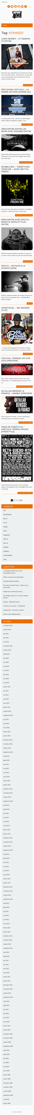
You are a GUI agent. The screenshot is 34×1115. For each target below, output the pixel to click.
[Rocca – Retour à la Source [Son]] (17, 291)
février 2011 (6, 976)
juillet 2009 (6, 1054)
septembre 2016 (8, 715)
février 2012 (6, 927)
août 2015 (6, 756)
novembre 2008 (7, 1087)
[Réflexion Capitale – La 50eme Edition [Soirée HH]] (17, 114)
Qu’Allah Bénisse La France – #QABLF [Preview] (16, 392)
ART (21, 422)
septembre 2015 (8, 752)
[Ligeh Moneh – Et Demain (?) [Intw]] (17, 69)
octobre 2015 (7, 748)
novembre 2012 (7, 891)
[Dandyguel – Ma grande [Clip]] (17, 344)
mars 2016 (6, 727)
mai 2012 (6, 915)
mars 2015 (6, 776)
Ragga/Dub (6, 535)
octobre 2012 (7, 895)
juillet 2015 (6, 760)
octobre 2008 (7, 1091)
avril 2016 (6, 723)
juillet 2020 (6, 654)
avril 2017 (6, 699)
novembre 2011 (7, 940)
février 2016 (6, 731)
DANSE (5, 527)
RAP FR (30, 85)
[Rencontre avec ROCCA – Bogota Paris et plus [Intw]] (17, 249)
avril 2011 (6, 968)
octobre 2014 (7, 797)
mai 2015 (6, 768)
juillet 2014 (6, 809)
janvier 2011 (6, 981)
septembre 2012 (8, 899)
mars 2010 (6, 1021)
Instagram (18, 6)
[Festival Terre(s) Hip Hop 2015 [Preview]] (17, 374)
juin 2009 (6, 1058)
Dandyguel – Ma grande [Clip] (15, 309)
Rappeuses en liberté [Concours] (12, 591)
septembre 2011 (8, 948)
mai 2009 (6, 1062)
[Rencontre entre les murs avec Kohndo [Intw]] (17, 150)
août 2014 (6, 805)
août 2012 (6, 903)
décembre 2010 (7, 985)
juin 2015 (6, 764)
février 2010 (6, 1026)
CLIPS (21, 162)
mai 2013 (6, 866)
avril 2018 (6, 682)
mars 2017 (6, 703)
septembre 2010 (8, 997)
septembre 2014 (8, 801)
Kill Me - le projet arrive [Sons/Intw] (13, 577)
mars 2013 (6, 874)
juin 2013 (6, 862)
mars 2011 (6, 972)
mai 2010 (6, 1013)
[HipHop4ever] (17, 19)
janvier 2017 (6, 707)
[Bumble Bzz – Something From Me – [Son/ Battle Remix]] (17, 205)
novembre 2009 (7, 1038)
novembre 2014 (7, 793)
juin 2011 (6, 960)
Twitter (12, 6)
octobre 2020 (7, 650)
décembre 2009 (7, 1034)
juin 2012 (6, 911)
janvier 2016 (6, 735)
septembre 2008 (8, 1095)
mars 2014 (6, 825)
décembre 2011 (7, 936)
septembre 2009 (8, 1046)
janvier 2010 (6, 1030)
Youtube (15, 6)
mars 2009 (6, 1070)
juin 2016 (6, 719)
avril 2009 (6, 1066)
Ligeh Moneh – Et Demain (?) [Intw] (15, 39)
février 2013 (6, 878)
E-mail (22, 6)
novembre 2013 (7, 842)
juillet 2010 (6, 1005)
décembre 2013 (7, 838)
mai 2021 (6, 637)
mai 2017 (6, 695)
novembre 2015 (7, 744)
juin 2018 (6, 674)
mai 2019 (6, 670)
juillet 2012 (6, 907)
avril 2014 (6, 821)
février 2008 (6, 1103)
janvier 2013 (6, 883)
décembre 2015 (7, 740)
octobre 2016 (7, 711)
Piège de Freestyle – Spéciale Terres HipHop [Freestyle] (14, 429)
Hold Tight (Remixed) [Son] (11, 581)
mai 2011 (6, 964)
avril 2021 (6, 642)
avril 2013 (6, 870)
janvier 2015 (6, 785)
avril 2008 (6, 1099)
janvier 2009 (6, 1079)
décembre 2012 (7, 887)
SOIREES (29, 124)
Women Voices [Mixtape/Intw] (11, 614)
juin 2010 (6, 1009)
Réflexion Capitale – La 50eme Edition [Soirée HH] (16, 90)
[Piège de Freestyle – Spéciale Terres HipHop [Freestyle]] (17, 481)
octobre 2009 (7, 1042)
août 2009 (6, 1050)
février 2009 (6, 1075)
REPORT (24, 386)
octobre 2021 (7, 629)
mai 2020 (6, 662)
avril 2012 (6, 919)
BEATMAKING (19, 215)
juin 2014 (6, 813)
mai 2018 (6, 678)
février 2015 (6, 780)
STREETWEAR (7, 555)
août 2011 (6, 952)
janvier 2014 (6, 834)
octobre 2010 (7, 993)
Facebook (8, 6)
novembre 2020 (7, 646)
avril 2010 (6, 1017)
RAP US (5, 543)
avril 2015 (6, 772)
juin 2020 (6, 658)
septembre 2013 (8, 850)
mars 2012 (6, 923)
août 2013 (6, 854)
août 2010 (6, 1001)
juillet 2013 (6, 858)
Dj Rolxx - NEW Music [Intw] (11, 602)
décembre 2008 (7, 1083)
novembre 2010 (7, 989)
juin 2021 (6, 633)
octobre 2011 (7, 944)
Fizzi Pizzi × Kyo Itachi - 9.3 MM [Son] (14, 606)
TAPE (30, 215)
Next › (20, 500)
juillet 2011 (6, 956)
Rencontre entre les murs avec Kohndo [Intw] (16, 130)
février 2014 (6, 829)
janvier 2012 (6, 932)
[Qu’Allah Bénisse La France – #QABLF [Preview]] (17, 412)
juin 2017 (6, 691)
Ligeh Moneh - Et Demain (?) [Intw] (13, 610)
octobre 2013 (7, 846)
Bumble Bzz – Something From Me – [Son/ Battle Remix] (15, 169)
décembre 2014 (7, 789)
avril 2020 (6, 666)
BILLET (5, 518)
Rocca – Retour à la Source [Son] (13, 267)
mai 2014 (6, 817)
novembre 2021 (7, 625)
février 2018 (6, 686)
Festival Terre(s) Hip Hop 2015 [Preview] (15, 359)
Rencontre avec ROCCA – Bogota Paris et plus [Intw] (16, 222)
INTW (25, 85)
